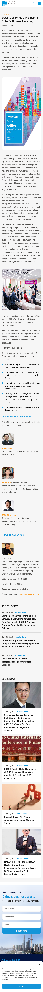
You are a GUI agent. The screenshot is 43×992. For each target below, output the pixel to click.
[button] (39, 964)
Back (6, 14)
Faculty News (20, 612)
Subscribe (21, 930)
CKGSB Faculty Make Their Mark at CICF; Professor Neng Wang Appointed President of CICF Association (20, 643)
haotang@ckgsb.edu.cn (29, 594)
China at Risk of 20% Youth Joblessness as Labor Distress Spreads (16, 661)
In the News (20, 655)
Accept (21, 986)
